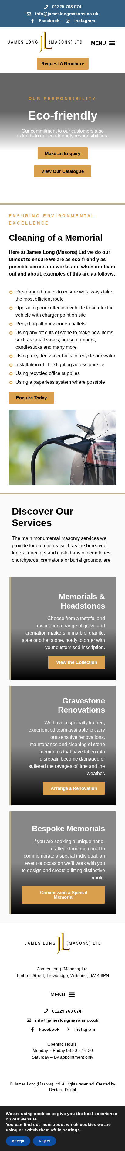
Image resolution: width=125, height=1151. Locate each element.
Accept (18, 1141)
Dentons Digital (62, 1090)
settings (71, 1129)
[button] (103, 43)
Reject (44, 1141)
